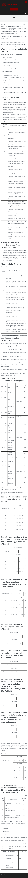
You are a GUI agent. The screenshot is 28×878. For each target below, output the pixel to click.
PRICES (13, 19)
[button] (14, 9)
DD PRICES (17, 19)
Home (10, 19)
